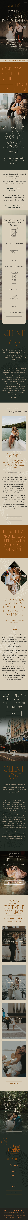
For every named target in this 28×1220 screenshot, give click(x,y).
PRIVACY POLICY (10, 1210)
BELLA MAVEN (17, 1218)
